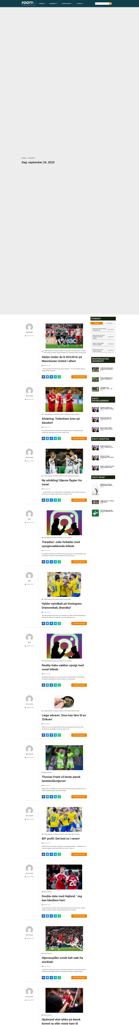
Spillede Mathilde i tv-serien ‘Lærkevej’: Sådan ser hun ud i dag (107, 409)
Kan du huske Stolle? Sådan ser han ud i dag (106, 428)
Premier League (56, 352)
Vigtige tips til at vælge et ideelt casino (107, 501)
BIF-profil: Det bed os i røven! (61, 838)
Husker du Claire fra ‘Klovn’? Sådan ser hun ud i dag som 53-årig (106, 447)
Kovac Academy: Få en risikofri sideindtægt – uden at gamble (106, 379)
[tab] (96, 323)
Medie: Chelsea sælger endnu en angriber (98, 343)
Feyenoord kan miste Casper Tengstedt (98, 350)
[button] (43, 376)
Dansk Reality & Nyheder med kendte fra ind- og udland (58, 537)
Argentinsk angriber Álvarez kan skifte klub (99, 329)
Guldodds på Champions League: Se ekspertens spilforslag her (107, 369)
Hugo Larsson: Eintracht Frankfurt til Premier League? (99, 337)
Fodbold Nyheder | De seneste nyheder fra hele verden (57, 350)
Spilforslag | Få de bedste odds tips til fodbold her (73, 352)
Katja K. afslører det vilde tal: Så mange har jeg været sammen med (107, 467)
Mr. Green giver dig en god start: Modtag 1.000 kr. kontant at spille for (106, 511)
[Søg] (110, 3)
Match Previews (75, 414)
